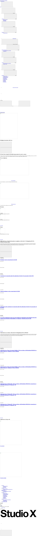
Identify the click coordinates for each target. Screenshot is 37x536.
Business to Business (15, 44)
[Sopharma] (2, 1)
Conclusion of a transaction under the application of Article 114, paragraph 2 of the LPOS (17, 275)
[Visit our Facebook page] (7, 93)
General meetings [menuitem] (5, 79)
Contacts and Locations (15, 87)
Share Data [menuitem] (4, 81)
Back (15, 32)
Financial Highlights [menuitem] (5, 77)
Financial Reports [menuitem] (5, 78)
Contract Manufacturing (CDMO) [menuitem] (7, 50)
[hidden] (6, 533)
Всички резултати (2, 112)
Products (14, 26)
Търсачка (1, 100)
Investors (14, 69)
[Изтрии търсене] (24, 103)
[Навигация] (7, 4)
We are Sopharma (13, 180)
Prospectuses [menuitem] (4, 80)
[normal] (6, 249)
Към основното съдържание (3, 0)
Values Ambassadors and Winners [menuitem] (7, 63)
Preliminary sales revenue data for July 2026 (8, 259)
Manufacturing (14, 38)
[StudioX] (18, 517)
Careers (3, 62)
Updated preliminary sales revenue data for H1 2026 (10, 291)
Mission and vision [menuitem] (5, 19)
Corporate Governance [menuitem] (5, 76)
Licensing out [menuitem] (4, 51)
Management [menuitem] (4, 20)
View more (1, 225)
